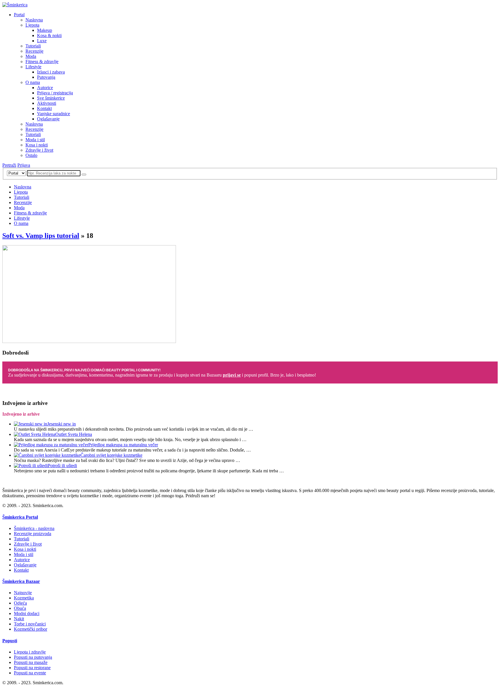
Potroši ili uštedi (62, 465)
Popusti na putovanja (33, 657)
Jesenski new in (61, 423)
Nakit (19, 618)
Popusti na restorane (32, 667)
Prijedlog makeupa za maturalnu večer (123, 444)
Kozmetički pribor (30, 629)
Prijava (23, 165)
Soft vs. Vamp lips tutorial (40, 235)
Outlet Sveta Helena (73, 434)
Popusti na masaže (30, 662)
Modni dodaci (26, 613)
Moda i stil (35, 139)
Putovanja (46, 77)
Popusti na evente (30, 672)
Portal (19, 14)
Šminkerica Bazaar (21, 581)
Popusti (9, 640)
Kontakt (44, 108)
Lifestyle (33, 66)
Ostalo (31, 155)
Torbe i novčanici (30, 623)
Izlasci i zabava (51, 71)
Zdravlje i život (39, 150)
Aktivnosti (46, 103)
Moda (30, 56)
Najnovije (23, 592)
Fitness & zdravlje (41, 61)
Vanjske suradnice (53, 113)
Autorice (45, 87)
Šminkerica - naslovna (34, 528)
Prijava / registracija (55, 92)
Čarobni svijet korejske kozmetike (111, 455)
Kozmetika (24, 597)
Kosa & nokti (49, 35)
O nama (32, 82)
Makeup (44, 30)
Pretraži (9, 165)
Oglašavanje (48, 118)
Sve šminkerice (51, 98)
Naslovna (34, 19)
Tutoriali (33, 45)
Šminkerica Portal (20, 517)
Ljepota (32, 25)
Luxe (42, 40)
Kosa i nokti (36, 144)
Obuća (20, 608)
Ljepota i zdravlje (30, 651)
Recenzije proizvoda (32, 533)
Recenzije (34, 51)
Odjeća (20, 603)
